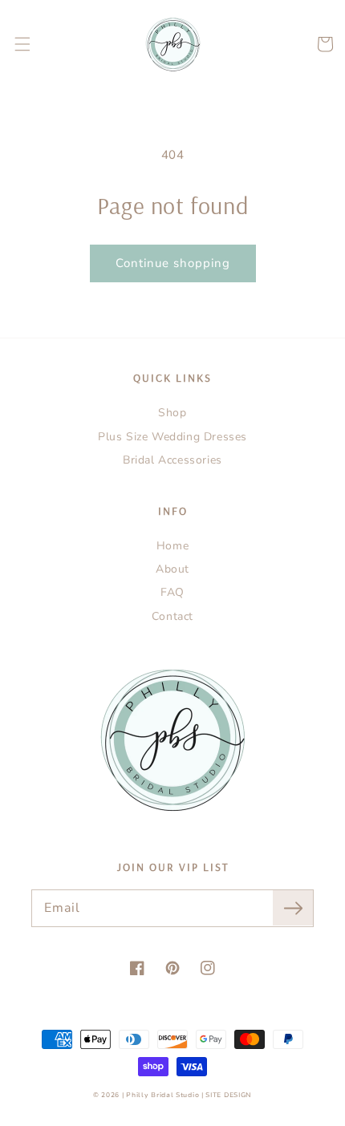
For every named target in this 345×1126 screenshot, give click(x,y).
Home (172, 545)
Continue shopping (173, 263)
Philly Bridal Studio (163, 1095)
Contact (172, 616)
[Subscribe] (293, 908)
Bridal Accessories (172, 460)
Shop (172, 412)
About (172, 569)
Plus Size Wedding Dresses (172, 436)
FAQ (172, 592)
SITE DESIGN (228, 1095)
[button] (22, 44)
